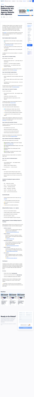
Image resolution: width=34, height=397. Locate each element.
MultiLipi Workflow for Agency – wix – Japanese (29, 35)
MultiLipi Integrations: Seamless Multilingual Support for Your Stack (30, 39)
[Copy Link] (31, 49)
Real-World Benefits (29, 32)
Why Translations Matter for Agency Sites (30, 26)
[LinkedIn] (28, 49)
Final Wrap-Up (29, 42)
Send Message (25, 327)
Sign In (31, 1)
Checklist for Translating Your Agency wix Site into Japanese (30, 29)
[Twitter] (30, 49)
